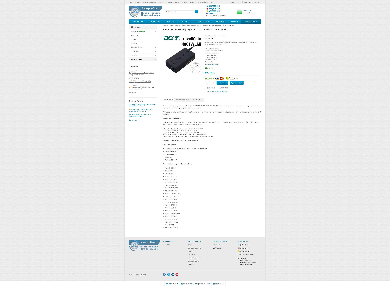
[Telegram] (168, 274)
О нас (191, 2)
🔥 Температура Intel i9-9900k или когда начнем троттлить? (141, 88)
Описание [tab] (169, 100)
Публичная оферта (202, 2)
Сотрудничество (193, 261)
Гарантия (161, 2)
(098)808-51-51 (215, 6)
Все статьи (133, 120)
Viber (211, 13)
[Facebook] (164, 274)
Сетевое (234, 21)
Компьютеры (138, 21)
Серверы (184, 21)
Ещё (212, 2)
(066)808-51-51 (215, 8)
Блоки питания (251, 21)
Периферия (220, 21)
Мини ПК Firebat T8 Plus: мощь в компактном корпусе (140, 115)
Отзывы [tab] (199, 100)
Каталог (137, 27)
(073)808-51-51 (215, 11)
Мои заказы (217, 245)
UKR (237, 2)
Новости (138, 2)
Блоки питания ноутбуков (220, 91)
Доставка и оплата (149, 2)
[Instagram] (172, 274)
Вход (245, 2)
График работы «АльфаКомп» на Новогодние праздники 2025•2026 (140, 81)
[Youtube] (177, 274)
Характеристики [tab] (183, 100)
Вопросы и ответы (173, 2)
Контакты (184, 2)
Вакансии (191, 264)
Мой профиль (217, 248)
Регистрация (256, 2)
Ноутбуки (170, 21)
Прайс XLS (166, 245)
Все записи (132, 92)
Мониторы (155, 21)
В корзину (223, 83)
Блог (131, 2)
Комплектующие (202, 21)
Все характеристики (211, 64)
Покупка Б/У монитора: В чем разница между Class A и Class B (141, 74)
